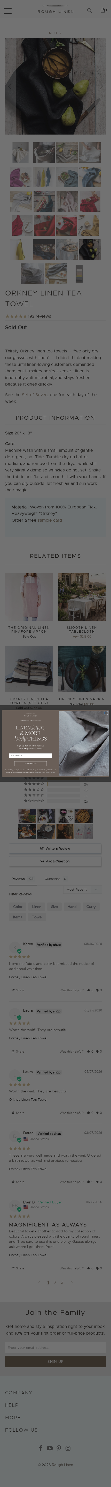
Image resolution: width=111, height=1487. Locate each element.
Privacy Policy (39, 772)
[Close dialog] (106, 713)
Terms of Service (50, 772)
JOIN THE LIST (31, 764)
